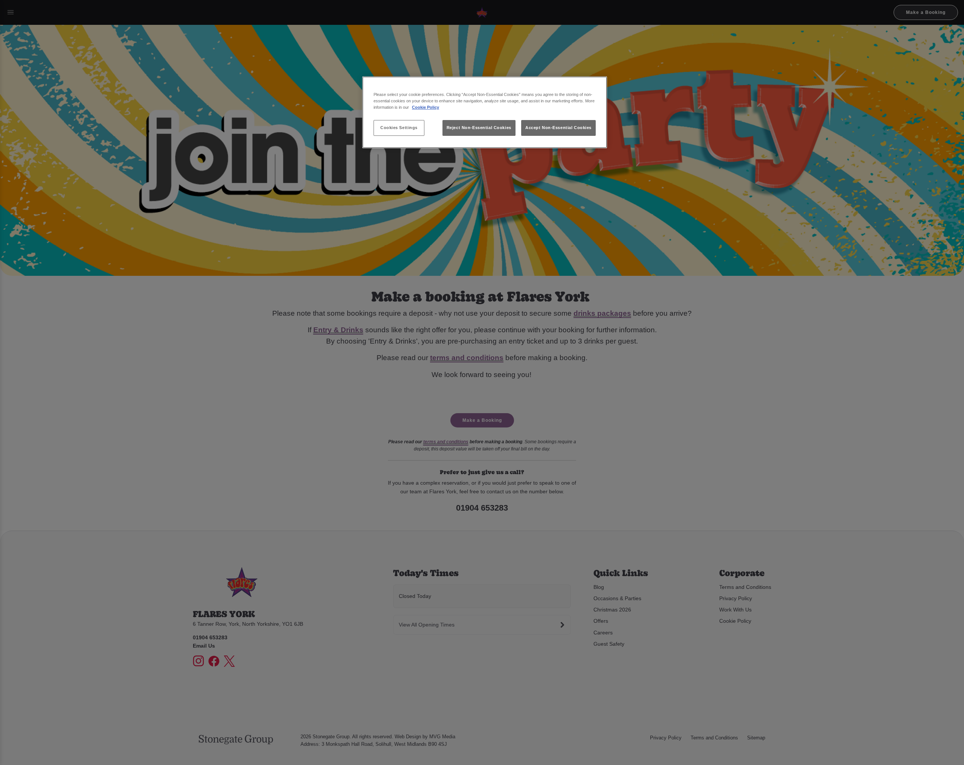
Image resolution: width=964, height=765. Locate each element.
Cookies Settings (399, 127)
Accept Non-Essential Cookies (558, 127)
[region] (484, 112)
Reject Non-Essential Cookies (479, 127)
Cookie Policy (425, 107)
